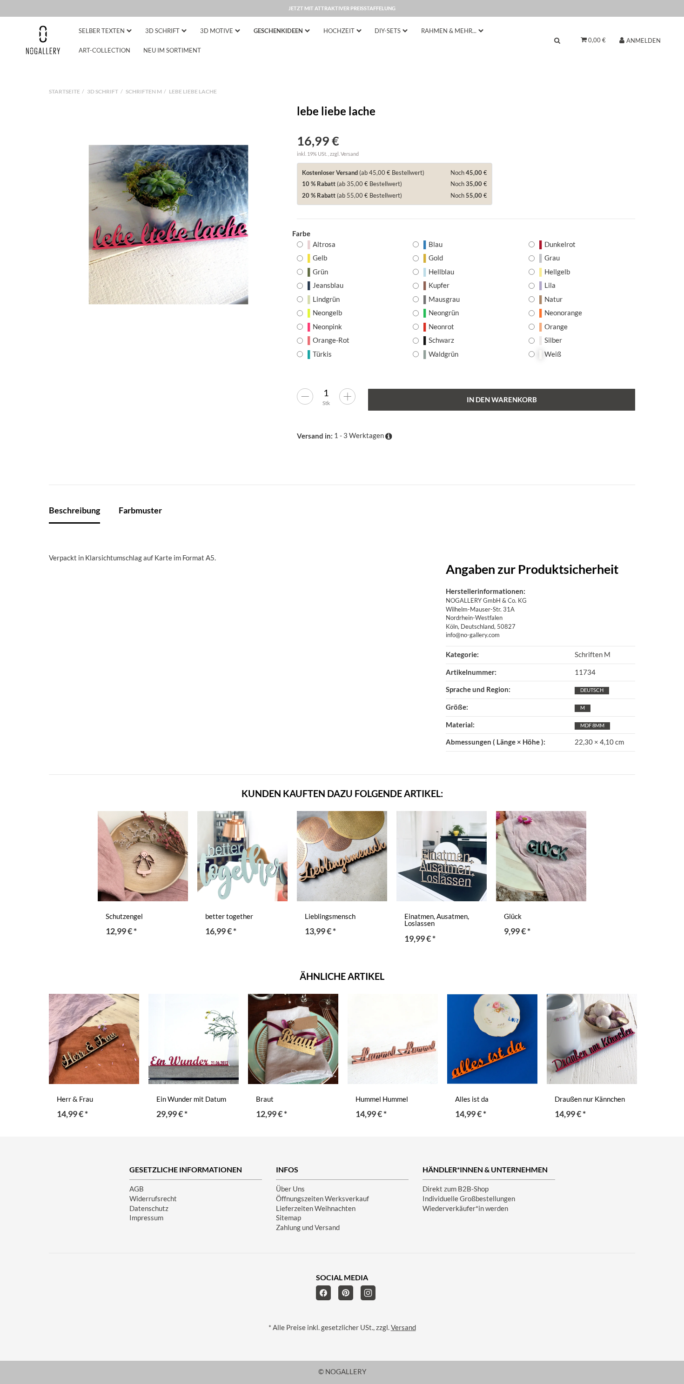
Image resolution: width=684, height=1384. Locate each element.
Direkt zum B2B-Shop (455, 1189)
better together (229, 916)
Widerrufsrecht (153, 1199)
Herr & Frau (75, 1099)
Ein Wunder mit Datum (191, 1099)
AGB (136, 1189)
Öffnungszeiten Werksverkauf (322, 1199)
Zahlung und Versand (308, 1227)
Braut (265, 1099)
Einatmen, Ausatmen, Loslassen (436, 920)
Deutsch (592, 690)
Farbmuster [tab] (140, 510)
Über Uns (290, 1189)
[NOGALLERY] (43, 40)
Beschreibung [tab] (74, 510)
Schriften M (592, 655)
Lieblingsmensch (330, 916)
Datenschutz (148, 1208)
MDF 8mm (592, 725)
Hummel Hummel (381, 1099)
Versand (350, 154)
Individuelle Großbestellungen (468, 1199)
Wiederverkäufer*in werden (465, 1208)
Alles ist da (472, 1099)
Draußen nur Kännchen (590, 1099)
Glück (513, 916)
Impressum (146, 1218)
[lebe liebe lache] (168, 224)
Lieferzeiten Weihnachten (315, 1208)
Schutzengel (124, 916)
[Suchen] (557, 40)
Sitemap (288, 1218)
